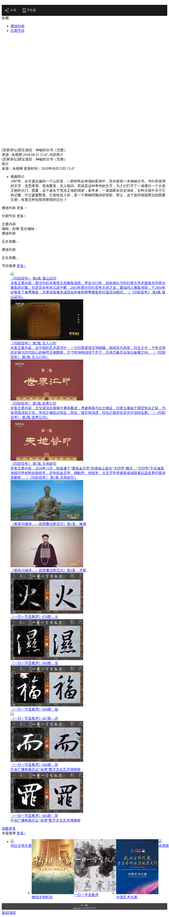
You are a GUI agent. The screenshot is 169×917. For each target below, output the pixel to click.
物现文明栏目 (42, 897)
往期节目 (18, 31)
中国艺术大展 (126, 897)
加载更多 (9, 828)
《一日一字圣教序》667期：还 (34, 718)
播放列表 (18, 26)
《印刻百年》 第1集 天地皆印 (33, 464)
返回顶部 (9, 913)
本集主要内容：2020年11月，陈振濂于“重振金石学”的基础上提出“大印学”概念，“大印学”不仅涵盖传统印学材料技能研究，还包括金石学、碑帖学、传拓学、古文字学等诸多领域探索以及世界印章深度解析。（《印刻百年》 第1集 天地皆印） (88, 472)
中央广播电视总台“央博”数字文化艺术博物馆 (46, 769)
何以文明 (48, 9)
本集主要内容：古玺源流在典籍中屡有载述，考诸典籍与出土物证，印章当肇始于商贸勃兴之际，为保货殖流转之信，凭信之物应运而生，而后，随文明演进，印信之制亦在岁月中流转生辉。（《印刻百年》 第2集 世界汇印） (88, 412)
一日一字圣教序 (86, 895)
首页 (3, 9)
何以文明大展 (21, 846)
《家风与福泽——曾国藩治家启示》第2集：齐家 (48, 570)
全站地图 (86, 904)
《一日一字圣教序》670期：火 (34, 617)
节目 (25, 9)
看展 (18, 9)
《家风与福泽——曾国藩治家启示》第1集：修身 (48, 524)
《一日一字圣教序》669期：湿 (34, 663)
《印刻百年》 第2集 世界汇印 (33, 403)
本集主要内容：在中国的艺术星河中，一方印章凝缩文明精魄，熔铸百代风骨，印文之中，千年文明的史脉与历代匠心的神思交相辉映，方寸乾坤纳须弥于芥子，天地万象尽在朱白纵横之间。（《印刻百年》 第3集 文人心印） (88, 352)
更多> (21, 266)
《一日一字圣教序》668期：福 (34, 709)
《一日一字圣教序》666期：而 (34, 765)
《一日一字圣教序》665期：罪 (34, 816)
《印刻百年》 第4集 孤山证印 (33, 278)
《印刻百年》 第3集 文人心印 (33, 343)
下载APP (58, 9)
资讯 (11, 9)
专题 (40, 9)
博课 (33, 9)
